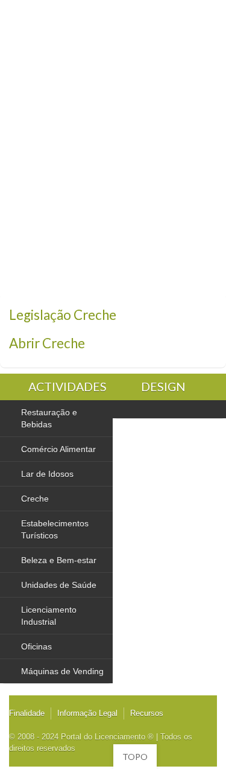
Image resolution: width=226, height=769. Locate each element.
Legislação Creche (62, 315)
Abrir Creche (47, 343)
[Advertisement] (113, 173)
